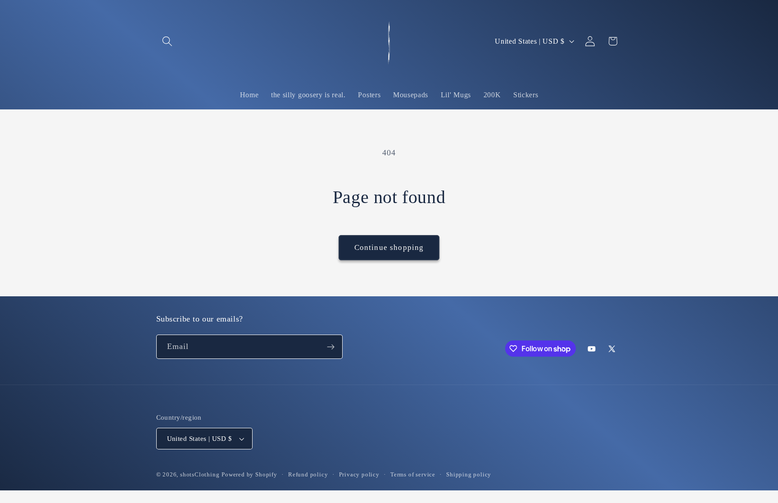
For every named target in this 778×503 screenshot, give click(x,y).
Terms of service (412, 474)
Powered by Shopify (249, 474)
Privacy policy (359, 474)
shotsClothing (199, 474)
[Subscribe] (330, 347)
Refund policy (308, 474)
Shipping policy (468, 474)
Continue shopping (389, 247)
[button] (167, 41)
